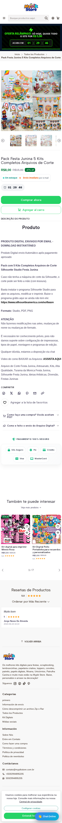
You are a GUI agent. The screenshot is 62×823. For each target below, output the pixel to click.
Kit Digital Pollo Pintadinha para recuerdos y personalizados (46, 550)
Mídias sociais (9, 721)
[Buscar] (46, 18)
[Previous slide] (3, 140)
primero (6, 700)
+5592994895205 (15, 774)
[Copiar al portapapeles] (42, 393)
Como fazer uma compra (15, 743)
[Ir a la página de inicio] (31, 7)
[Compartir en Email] (35, 393)
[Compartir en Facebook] (3, 393)
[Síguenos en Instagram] (15, 683)
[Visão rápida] (26, 532)
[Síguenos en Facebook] (19, 683)
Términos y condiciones (14, 748)
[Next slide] (58, 140)
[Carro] (58, 18)
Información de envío (13, 704)
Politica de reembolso (13, 756)
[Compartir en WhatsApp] (19, 393)
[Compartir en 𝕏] (11, 393)
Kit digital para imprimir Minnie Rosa (14, 548)
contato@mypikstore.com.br (20, 769)
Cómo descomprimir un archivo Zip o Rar (23, 709)
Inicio (17, 54)
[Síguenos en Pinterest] (28, 683)
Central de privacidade (30, 801)
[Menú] (4, 18)
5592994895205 (14, 778)
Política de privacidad (13, 752)
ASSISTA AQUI (52, 359)
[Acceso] (53, 18)
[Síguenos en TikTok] (24, 683)
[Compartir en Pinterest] (27, 393)
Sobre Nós (7, 735)
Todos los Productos (34, 54)
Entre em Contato (11, 739)
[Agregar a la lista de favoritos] (26, 526)
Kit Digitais (7, 717)
